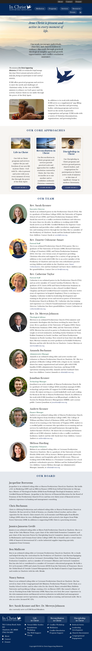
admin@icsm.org (66, 372)
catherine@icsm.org (37, 309)
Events (72, 12)
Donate (78, 2)
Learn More (20, 187)
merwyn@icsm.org (37, 346)
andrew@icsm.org (45, 438)
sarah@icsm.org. (61, 235)
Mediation (40, 9)
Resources (76, 9)
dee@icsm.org (62, 269)
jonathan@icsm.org (59, 402)
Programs (52, 9)
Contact (69, 2)
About (60, 2)
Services (64, 9)
